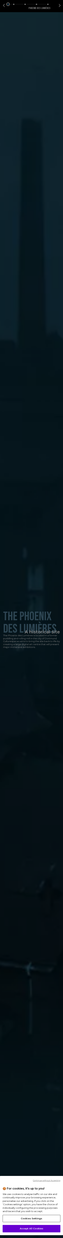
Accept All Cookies (31, 1228)
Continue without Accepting (46, 1180)
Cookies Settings (31, 1218)
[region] (31, 1205)
